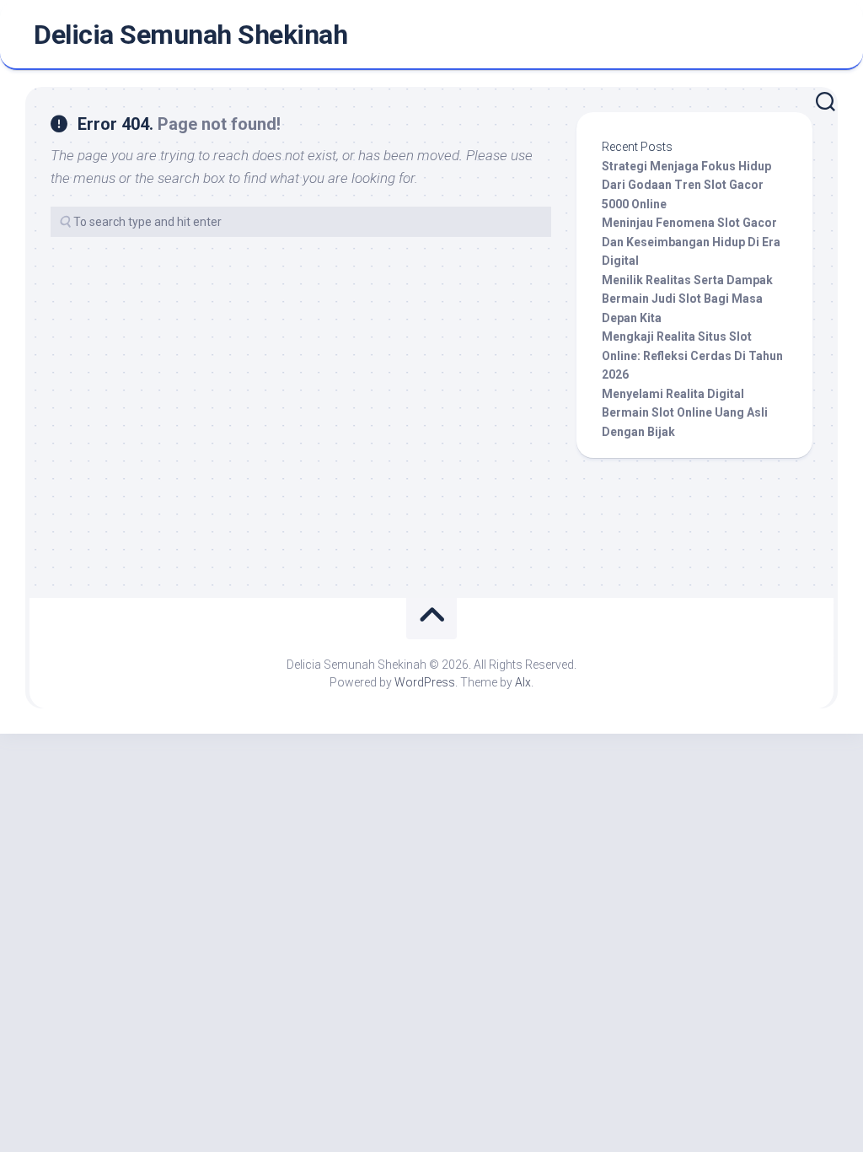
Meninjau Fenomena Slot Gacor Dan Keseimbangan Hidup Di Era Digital (691, 241)
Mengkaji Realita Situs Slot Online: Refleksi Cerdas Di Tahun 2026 (692, 355)
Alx (523, 682)
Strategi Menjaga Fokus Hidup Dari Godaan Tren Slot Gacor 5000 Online (686, 185)
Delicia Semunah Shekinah (190, 35)
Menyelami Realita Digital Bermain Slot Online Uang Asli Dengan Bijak (685, 413)
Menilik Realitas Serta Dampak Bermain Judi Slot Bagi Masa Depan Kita (687, 299)
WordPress (424, 682)
